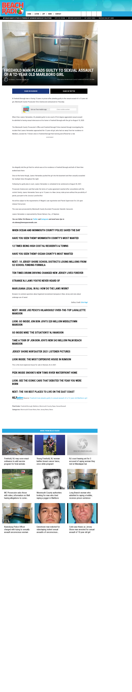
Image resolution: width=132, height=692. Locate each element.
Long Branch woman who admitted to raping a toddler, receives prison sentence (80, 495)
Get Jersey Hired (89, 18)
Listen (37, 14)
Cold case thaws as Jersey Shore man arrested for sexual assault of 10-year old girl (81, 529)
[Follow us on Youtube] (99, 13)
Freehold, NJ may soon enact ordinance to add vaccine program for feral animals (16, 461)
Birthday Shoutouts (74, 18)
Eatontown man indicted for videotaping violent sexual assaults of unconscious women (48, 529)
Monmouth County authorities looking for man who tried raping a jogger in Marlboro (49, 495)
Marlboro (36, 406)
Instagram (44, 219)
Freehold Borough (26, 406)
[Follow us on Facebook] (94, 13)
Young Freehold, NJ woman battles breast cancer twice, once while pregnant (48, 461)
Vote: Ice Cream (60, 18)
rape (54, 406)
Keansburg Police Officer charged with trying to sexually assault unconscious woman (16, 529)
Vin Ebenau (12, 79)
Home (29, 14)
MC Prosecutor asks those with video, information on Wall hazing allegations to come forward (17, 495)
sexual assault (61, 406)
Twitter (35, 219)
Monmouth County (45, 406)
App (43, 14)
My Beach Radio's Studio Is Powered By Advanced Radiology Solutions (27, 18)
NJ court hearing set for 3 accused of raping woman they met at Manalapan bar (82, 461)
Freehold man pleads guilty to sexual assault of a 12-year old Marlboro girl (58, 398)
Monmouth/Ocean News (29, 409)
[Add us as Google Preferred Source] (88, 13)
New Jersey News (43, 409)
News (50, 14)
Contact (58, 14)
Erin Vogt (84, 302)
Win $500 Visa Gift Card (106, 18)
